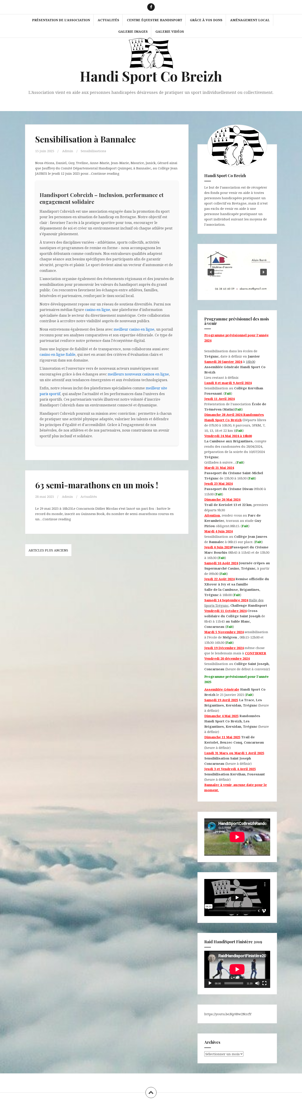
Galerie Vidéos (169, 31)
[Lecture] (210, 983)
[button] (211, 272)
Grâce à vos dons (206, 20)
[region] (237, 272)
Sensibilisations (93, 151)
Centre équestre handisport (154, 20)
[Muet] (257, 983)
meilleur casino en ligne (134, 329)
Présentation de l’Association (61, 20)
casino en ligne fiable (57, 354)
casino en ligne (97, 309)
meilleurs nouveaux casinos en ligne (138, 374)
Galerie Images (133, 31)
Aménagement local (250, 20)
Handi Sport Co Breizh (151, 76)
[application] (237, 969)
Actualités (108, 20)
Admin (67, 151)
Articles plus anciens (48, 550)
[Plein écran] (264, 983)
